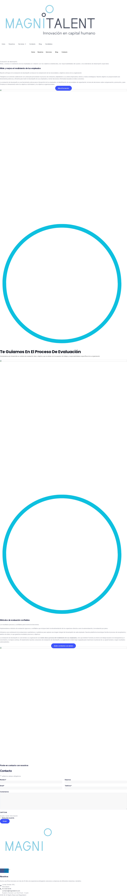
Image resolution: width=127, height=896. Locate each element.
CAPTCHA (3, 812)
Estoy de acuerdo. (8, 818)
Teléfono (68, 786)
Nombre (3, 780)
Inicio (3, 44)
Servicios (21, 44)
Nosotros (12, 44)
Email (2, 786)
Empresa (68, 780)
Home (33, 52)
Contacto (32, 44)
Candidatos (48, 44)
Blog (40, 44)
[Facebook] (49, 57)
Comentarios (4, 792)
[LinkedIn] (49, 59)
